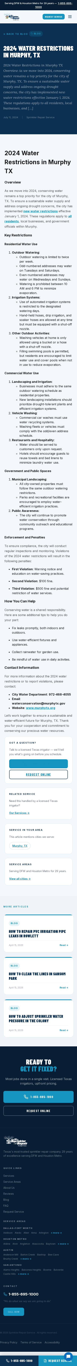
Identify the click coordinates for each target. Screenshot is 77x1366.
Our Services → (19, 812)
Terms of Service (31, 1342)
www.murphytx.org (40, 708)
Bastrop (41, 1254)
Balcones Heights (31, 1269)
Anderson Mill (10, 1254)
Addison (8, 1232)
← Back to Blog (15, 34)
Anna (34, 1232)
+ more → (56, 1232)
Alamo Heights (11, 1269)
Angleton (25, 1243)
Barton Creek (28, 1254)
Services (8, 1175)
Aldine (6, 1243)
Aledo (18, 1232)
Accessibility (52, 1342)
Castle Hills (9, 1273)
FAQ (5, 1205)
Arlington (44, 1232)
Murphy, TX (19, 845)
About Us (9, 1187)
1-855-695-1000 (41, 764)
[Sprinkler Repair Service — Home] (11, 16)
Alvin (15, 1243)
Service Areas (12, 1181)
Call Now (14, 1311)
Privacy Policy (8, 1342)
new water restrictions (40, 211)
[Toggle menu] (70, 17)
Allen (26, 1232)
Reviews (8, 1193)
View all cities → (20, 878)
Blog (6, 1199)
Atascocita (38, 1243)
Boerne (47, 1269)
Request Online (38, 774)
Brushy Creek (10, 1258)
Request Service (53, 16)
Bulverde (59, 1269)
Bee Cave (53, 1254)
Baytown (51, 1243)
